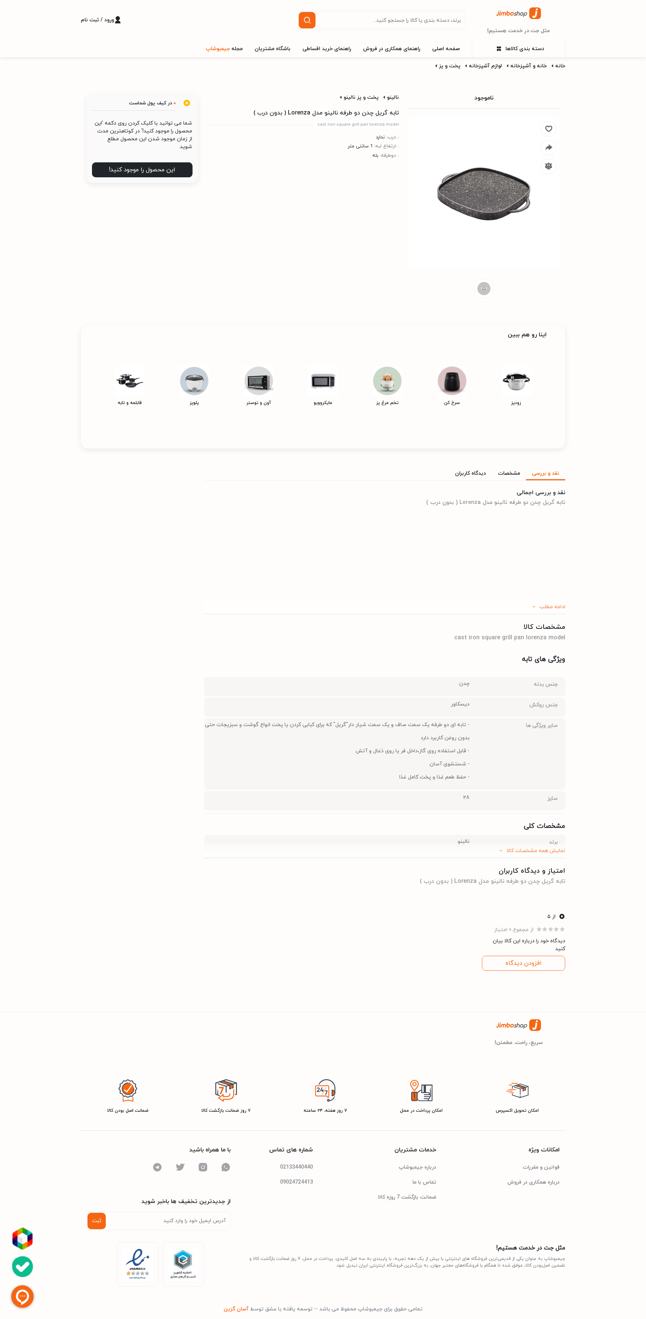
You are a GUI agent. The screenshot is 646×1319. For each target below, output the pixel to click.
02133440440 (296, 1167)
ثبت (96, 1220)
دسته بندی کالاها (524, 48)
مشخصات (509, 473)
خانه (560, 66)
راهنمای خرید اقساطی (326, 48)
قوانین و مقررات (541, 1167)
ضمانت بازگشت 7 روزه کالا (407, 1197)
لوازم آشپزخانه (485, 66)
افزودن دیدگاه (523, 963)
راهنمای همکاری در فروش (391, 48)
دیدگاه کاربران (470, 473)
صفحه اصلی (446, 48)
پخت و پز (450, 66)
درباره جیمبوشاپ (417, 1167)
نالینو (393, 97)
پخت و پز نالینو (361, 97)
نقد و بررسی (545, 473)
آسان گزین (236, 1309)
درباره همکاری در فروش (533, 1182)
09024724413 (296, 1182)
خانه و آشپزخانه (528, 66)
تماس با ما (424, 1182)
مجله (224, 48)
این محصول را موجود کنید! (142, 170)
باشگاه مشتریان (272, 48)
